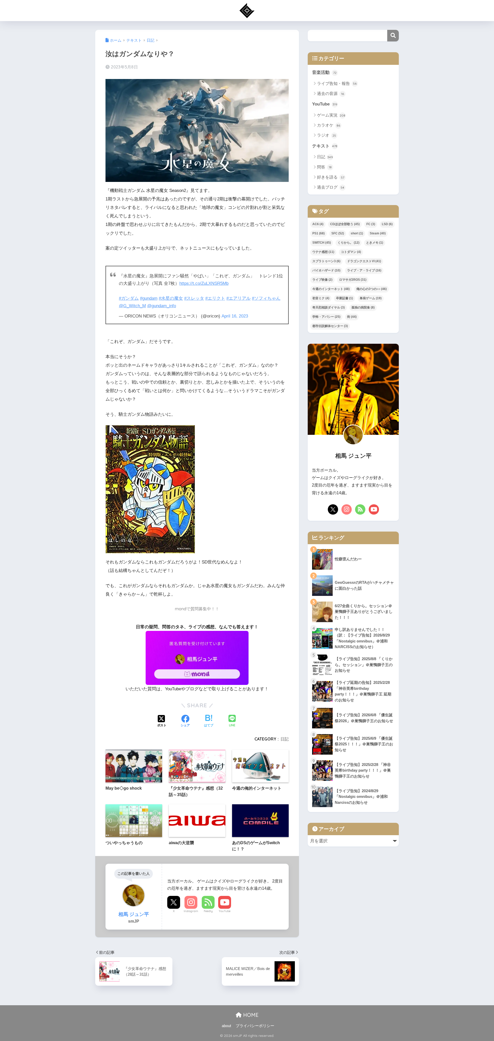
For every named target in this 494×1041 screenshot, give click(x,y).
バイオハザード (326, 270)
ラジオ (326, 135)
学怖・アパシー (326, 317)
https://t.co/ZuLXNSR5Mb (203, 283)
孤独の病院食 (363, 307)
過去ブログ (330, 187)
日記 (284, 739)
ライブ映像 (322, 279)
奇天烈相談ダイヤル (328, 307)
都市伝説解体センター (330, 326)
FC (370, 224)
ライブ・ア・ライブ (364, 270)
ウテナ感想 (323, 252)
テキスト (324, 146)
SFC (337, 233)
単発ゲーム (371, 298)
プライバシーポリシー (255, 1026)
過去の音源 (330, 93)
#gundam (148, 298)
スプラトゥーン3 (326, 261)
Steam (378, 233)
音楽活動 (324, 72)
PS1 (318, 233)
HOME (250, 1015)
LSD (387, 224)
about (226, 1026)
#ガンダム (129, 298)
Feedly (208, 911)
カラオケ (328, 125)
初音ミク (320, 298)
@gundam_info (161, 305)
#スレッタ (194, 298)
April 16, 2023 (235, 316)
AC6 (317, 224)
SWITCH (321, 242)
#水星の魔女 (171, 298)
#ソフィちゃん (266, 298)
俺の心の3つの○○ (371, 289)
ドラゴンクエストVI (364, 261)
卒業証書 (344, 298)
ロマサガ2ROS (352, 279)
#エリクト (215, 298)
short (357, 233)
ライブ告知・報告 (337, 83)
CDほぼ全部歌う (345, 224)
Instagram (191, 911)
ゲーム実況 (331, 115)
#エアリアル (238, 298)
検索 (393, 35)
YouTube (225, 911)
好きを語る (330, 177)
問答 (324, 167)
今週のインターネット (331, 289)
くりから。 (348, 242)
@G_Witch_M (132, 305)
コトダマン (351, 252)
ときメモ (374, 242)
